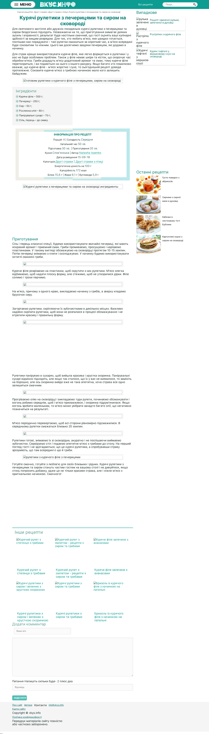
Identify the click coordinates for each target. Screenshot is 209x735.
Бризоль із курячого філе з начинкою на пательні (108, 617)
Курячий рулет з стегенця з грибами (31, 571)
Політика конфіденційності (27, 717)
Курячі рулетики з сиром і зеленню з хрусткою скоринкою (32, 617)
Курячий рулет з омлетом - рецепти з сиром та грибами (71, 573)
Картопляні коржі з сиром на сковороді (172, 238)
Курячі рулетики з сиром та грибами (69, 615)
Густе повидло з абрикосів (170, 179)
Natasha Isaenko (90, 152)
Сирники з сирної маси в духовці (171, 199)
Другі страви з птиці (89, 161)
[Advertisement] (72, 214)
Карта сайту (19, 708)
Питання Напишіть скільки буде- (42, 681)
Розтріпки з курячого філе (165, 34)
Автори (28, 705)
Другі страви (64, 161)
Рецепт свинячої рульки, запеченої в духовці (164, 21)
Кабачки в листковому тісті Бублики (171, 221)
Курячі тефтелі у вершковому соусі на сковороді (162, 54)
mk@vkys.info (56, 705)
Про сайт (17, 705)
